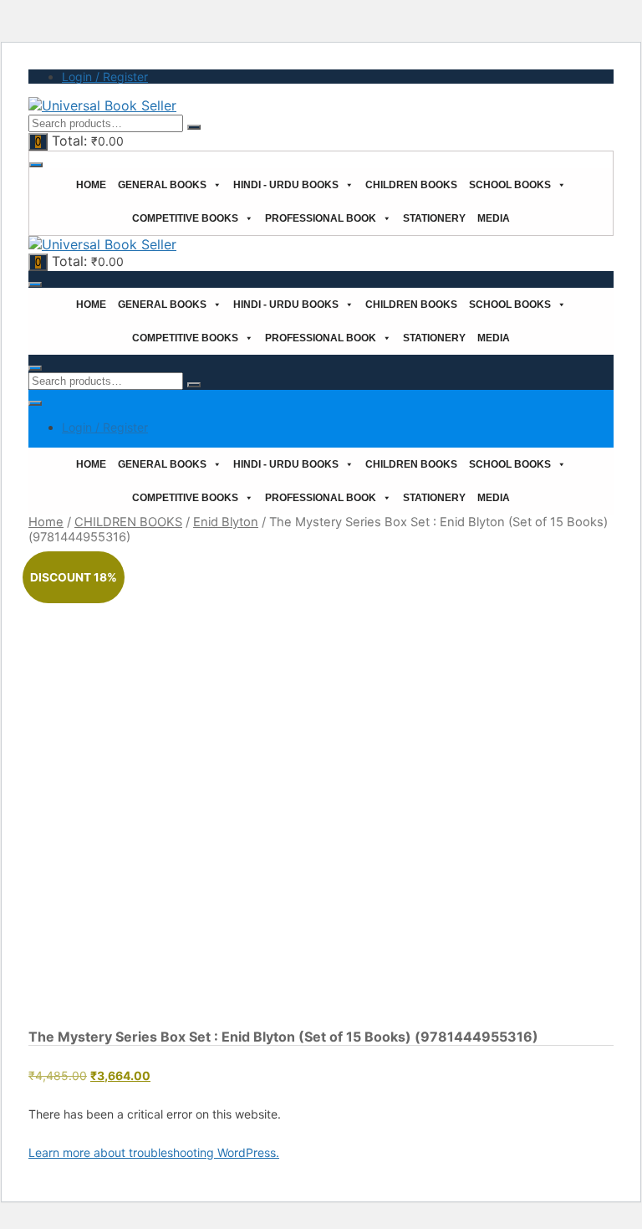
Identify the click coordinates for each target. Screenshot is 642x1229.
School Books (510, 185)
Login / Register (105, 76)
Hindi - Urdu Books (286, 185)
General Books (162, 185)
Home (91, 185)
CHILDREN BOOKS (128, 522)
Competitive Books (185, 218)
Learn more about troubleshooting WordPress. (153, 1152)
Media (493, 218)
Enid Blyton (225, 522)
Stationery (434, 218)
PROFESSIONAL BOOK (320, 218)
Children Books (411, 185)
